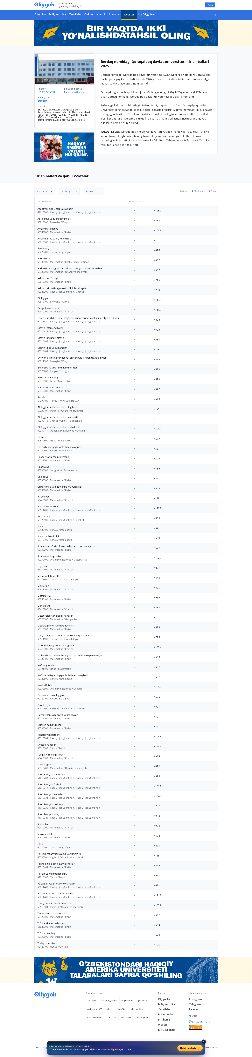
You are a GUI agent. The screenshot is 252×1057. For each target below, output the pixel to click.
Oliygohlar (40, 14)
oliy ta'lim (121, 1009)
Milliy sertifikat (58, 14)
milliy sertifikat (136, 1009)
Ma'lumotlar (165, 1014)
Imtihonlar (164, 1019)
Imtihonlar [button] (110, 14)
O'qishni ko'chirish (95, 1017)
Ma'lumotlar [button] (91, 14)
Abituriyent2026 (94, 1009)
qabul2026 (142, 1000)
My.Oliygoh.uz (146, 14)
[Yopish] (204, 1041)
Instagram (195, 999)
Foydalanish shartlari (208, 1047)
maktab (112, 1017)
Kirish (210, 5)
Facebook (195, 1009)
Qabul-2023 (125, 1017)
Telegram (195, 1004)
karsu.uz (42, 101)
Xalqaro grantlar (109, 1000)
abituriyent (92, 1000)
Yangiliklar (75, 14)
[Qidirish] (215, 15)
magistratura (127, 1000)
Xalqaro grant (141, 1017)
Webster (129, 14)
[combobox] (44, 191)
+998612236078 (46, 92)
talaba (109, 1009)
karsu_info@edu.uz (74, 92)
